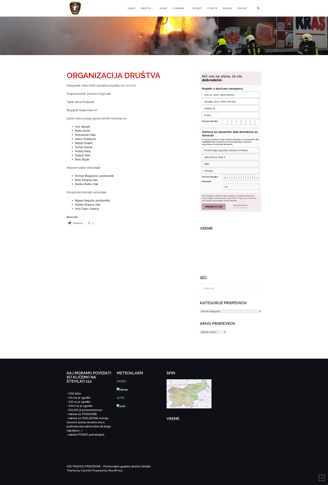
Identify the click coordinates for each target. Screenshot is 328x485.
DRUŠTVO (146, 8)
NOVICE (163, 8)
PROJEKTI (197, 8)
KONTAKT (242, 8)
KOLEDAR (227, 8)
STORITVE (212, 8)
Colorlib (86, 470)
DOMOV (131, 8)
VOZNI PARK (178, 8)
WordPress (115, 470)
